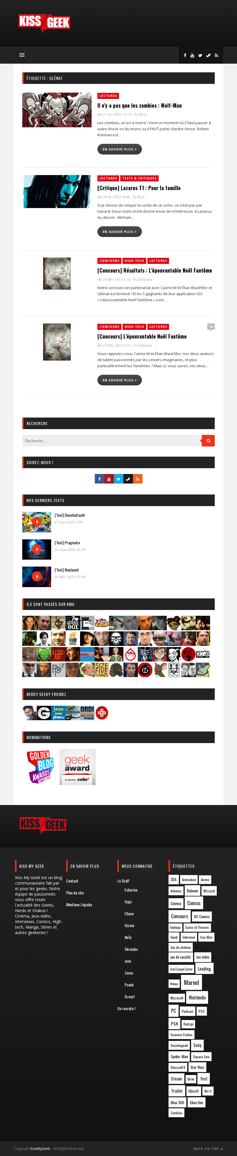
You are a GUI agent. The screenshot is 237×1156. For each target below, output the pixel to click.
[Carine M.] (116, 628)
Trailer (177, 1090)
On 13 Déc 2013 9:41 (114, 345)
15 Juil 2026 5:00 (69, 522)
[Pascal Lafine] (29, 675)
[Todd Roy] (130, 675)
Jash (128, 961)
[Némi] (174, 660)
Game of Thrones (197, 927)
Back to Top (207, 1148)
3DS (174, 879)
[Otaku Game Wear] (102, 718)
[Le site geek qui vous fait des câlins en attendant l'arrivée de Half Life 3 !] (44, 31)
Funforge (175, 927)
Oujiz (128, 901)
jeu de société (181, 957)
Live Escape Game (181, 969)
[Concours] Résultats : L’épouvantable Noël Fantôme (154, 270)
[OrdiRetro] (87, 718)
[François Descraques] (44, 644)
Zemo (129, 973)
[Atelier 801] (73, 628)
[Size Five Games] (102, 675)
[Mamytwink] (73, 660)
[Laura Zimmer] (188, 644)
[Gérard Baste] (87, 644)
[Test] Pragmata (67, 542)
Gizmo (129, 925)
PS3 (202, 1011)
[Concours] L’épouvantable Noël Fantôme (142, 336)
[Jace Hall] (102, 644)
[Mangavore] (87, 660)
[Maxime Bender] (102, 660)
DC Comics (202, 916)
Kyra (143, 114)
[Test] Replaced (67, 570)
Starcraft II (178, 1067)
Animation (189, 879)
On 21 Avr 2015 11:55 (115, 114)
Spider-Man (179, 1056)
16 (211, 326)
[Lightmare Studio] (44, 660)
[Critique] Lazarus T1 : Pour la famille (139, 188)
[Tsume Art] (174, 675)
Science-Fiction (181, 1034)
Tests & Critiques (139, 178)
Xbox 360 (177, 1102)
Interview (189, 937)
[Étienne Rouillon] (203, 628)
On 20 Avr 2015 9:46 (114, 196)
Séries (191, 1079)
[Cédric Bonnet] (130, 628)
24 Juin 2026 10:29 (70, 549)
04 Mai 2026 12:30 (70, 576)
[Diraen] (174, 628)
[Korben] (159, 644)
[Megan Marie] (116, 660)
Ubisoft (193, 1091)
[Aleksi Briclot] (29, 628)
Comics (194, 903)
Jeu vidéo (202, 957)
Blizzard (209, 891)
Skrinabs (131, 949)
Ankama (176, 890)
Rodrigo (188, 1024)
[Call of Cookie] (102, 628)
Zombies (176, 1112)
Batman (192, 890)
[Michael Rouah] (130, 660)
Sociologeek (179, 1045)
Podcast (187, 1011)
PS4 (174, 1023)
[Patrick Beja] (44, 675)
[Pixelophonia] (58, 675)
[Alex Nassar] (44, 628)
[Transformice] (159, 675)
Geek (174, 937)
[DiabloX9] (159, 628)
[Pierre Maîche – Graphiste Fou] (29, 718)
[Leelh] (29, 660)
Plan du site (75, 892)
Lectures (108, 96)
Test (204, 1078)
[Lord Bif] (58, 660)
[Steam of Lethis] (116, 675)
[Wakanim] (188, 675)
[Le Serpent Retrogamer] (73, 718)
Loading (204, 968)
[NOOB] (203, 660)
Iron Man (206, 937)
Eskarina (145, 279)
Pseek (129, 985)
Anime (205, 879)
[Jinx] (116, 644)
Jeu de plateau (181, 947)
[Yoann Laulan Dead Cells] (174, 644)
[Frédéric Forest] (58, 644)
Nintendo (197, 997)
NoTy (128, 937)
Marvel (191, 982)
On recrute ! (126, 1008)
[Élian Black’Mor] (188, 628)
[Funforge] (73, 644)
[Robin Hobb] (73, 675)
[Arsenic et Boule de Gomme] (58, 628)
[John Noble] (130, 644)
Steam (176, 1079)
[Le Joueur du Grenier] (203, 644)
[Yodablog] (203, 675)
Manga (174, 983)
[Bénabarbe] (87, 628)
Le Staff (123, 881)
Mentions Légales (79, 904)
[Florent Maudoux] (29, 644)
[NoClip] (188, 660)
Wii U (208, 1091)
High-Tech (134, 261)
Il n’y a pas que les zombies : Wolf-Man (139, 105)
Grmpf (130, 996)
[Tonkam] (145, 675)
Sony (197, 1045)
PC (173, 1010)
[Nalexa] (159, 660)
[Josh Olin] (145, 644)
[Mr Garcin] (145, 660)
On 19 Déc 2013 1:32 (114, 279)
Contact (72, 881)
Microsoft (177, 997)
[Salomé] (87, 675)
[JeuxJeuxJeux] (58, 718)
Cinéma (176, 903)
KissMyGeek (40, 1148)
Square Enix (201, 1056)
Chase (129, 913)
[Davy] (145, 628)
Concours (109, 261)
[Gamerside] (44, 718)
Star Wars (197, 1067)
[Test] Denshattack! (70, 515)
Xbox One (196, 1102)
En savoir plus (119, 149)
